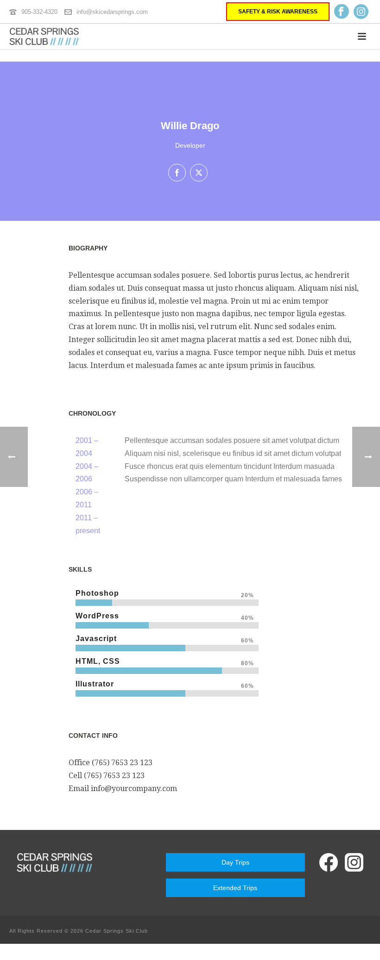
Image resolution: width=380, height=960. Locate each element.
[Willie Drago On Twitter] (199, 172)
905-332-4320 (39, 11)
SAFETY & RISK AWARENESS (277, 11)
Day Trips (235, 862)
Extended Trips (235, 887)
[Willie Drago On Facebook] (177, 172)
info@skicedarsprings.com (112, 11)
